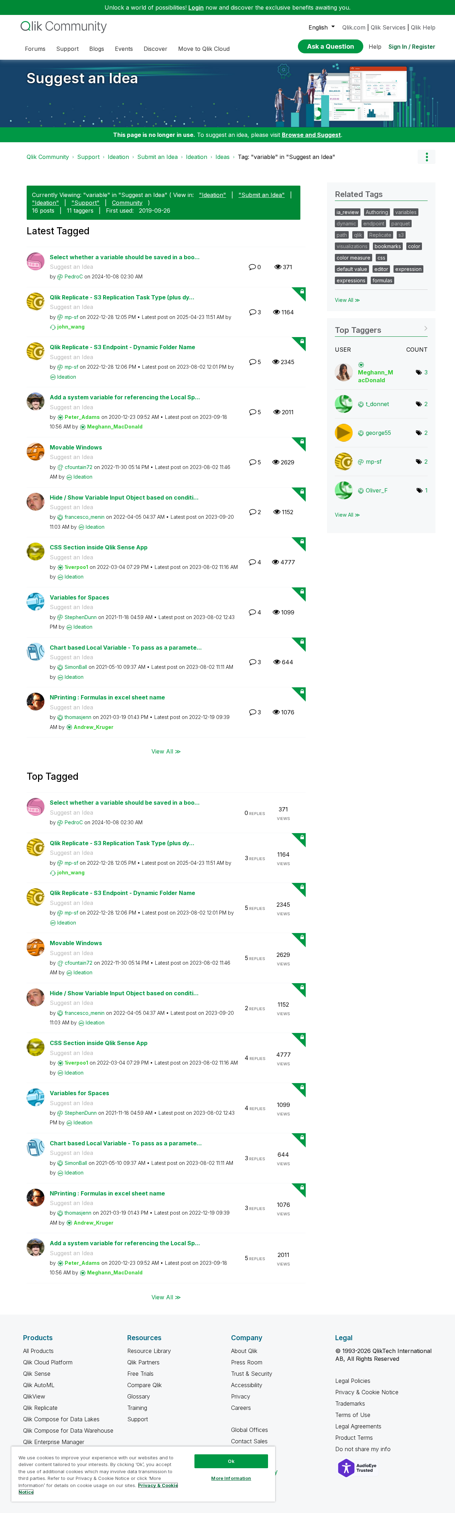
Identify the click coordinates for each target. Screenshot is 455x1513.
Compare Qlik (144, 1385)
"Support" (85, 202)
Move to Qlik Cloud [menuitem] (204, 48)
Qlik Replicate (40, 1407)
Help (375, 46)
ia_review (348, 212)
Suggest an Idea (82, 78)
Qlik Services (388, 27)
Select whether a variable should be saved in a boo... (125, 257)
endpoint (373, 223)
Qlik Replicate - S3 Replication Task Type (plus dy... (122, 297)
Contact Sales (249, 1441)
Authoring (377, 212)
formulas (382, 280)
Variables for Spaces (79, 597)
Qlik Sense (36, 1373)
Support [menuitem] (67, 48)
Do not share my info (363, 1449)
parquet (400, 223)
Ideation (118, 156)
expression (408, 269)
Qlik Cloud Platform (48, 1362)
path (342, 235)
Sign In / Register (412, 46)
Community (127, 202)
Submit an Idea (157, 156)
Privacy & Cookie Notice (366, 1392)
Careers (241, 1407)
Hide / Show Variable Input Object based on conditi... (124, 497)
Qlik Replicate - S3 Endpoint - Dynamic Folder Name (122, 347)
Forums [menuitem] (35, 48)
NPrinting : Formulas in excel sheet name (107, 697)
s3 (401, 235)
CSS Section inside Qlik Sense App (99, 547)
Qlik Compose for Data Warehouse (68, 1430)
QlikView (34, 1396)
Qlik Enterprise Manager (53, 1441)
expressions (351, 280)
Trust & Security (251, 1373)
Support (88, 156)
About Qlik (244, 1350)
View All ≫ (166, 751)
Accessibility (246, 1385)
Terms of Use (352, 1414)
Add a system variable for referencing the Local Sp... (125, 397)
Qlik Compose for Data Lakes (61, 1419)
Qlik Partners (143, 1362)
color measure (353, 258)
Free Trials (140, 1373)
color (414, 246)
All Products (38, 1350)
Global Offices (249, 1429)
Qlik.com (353, 27)
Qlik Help (423, 27)
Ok (231, 1461)
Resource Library (149, 1350)
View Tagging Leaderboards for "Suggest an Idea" (381, 328)
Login (196, 7)
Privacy (240, 1396)
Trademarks (350, 1403)
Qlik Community (48, 156)
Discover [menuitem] (155, 48)
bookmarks (388, 246)
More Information (231, 1478)
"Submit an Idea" (262, 194)
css (381, 258)
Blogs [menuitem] (96, 48)
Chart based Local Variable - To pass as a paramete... (126, 647)
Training (137, 1407)
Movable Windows (76, 447)
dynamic (346, 223)
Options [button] (426, 157)
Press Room (246, 1362)
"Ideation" (212, 194)
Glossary (138, 1396)
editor (381, 269)
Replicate (380, 235)
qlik (358, 235)
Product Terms (354, 1437)
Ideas (222, 156)
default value (352, 269)
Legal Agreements (358, 1426)
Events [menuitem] (124, 48)
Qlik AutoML (38, 1385)
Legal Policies (352, 1380)
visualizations (352, 246)
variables (406, 212)
